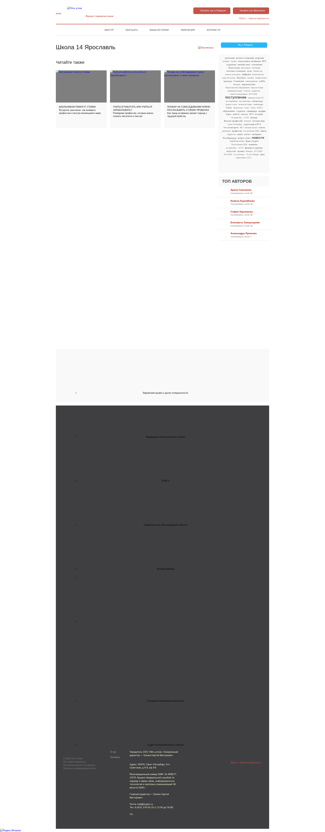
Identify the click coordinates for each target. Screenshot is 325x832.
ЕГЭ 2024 (228, 154)
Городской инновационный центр (165, 700)
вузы (249, 71)
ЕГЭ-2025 (253, 94)
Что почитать (239, 154)
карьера (244, 114)
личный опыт (243, 64)
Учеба (229, 107)
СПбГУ (260, 108)
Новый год (257, 71)
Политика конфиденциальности (79, 768)
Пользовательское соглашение (79, 765)
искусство (231, 151)
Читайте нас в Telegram (213, 10)
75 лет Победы (252, 154)
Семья (234, 61)
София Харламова (242, 211)
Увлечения (188, 30)
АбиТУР (109, 30)
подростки (231, 134)
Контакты (115, 757)
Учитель (247, 91)
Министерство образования (238, 88)
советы (261, 127)
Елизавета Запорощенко (245, 222)
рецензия (259, 58)
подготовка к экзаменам (249, 61)
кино (262, 154)
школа (263, 131)
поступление (235, 97)
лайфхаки (246, 74)
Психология (234, 67)
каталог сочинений (245, 58)
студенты (240, 111)
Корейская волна (237, 141)
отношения (257, 64)
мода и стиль (231, 104)
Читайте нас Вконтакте (252, 10)
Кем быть (132, 30)
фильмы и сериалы (254, 148)
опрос (229, 114)
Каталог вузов (251, 128)
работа (236, 114)
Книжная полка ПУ (256, 98)
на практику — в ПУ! (235, 148)
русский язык (245, 101)
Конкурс (249, 151)
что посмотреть (231, 127)
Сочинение (238, 81)
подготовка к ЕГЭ (252, 124)
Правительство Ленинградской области (165, 524)
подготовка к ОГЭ (243, 158)
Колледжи (256, 68)
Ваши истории (159, 30)
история (259, 114)
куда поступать (228, 78)
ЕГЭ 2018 (258, 151)
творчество (238, 108)
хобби (262, 81)
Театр (253, 108)
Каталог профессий (233, 121)
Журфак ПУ (214, 30)
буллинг (250, 78)
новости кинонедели (238, 94)
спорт (246, 108)
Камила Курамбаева (243, 200)
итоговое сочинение (236, 71)
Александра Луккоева (244, 233)
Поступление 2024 (239, 144)
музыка (240, 151)
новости (258, 137)
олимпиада (252, 111)
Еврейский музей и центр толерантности (165, 392)
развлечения (260, 78)
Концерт (236, 84)
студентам (231, 64)
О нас (113, 752)
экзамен (226, 61)
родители (256, 91)
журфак (262, 111)
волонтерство (258, 74)
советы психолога (232, 74)
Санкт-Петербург (235, 124)
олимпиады (258, 104)
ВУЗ (264, 61)
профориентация (235, 91)
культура (228, 81)
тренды (253, 117)
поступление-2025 (251, 131)
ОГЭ (251, 114)
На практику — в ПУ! (240, 118)
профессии (237, 131)
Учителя (247, 121)
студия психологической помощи (165, 744)
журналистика (248, 84)
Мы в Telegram (245, 45)
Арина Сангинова (241, 189)
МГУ (242, 128)
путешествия (258, 121)
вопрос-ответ (244, 138)
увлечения (230, 58)
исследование (232, 101)
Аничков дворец (165, 568)
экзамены (252, 144)
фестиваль (246, 68)
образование (229, 111)
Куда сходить (252, 141)
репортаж (226, 131)
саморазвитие (251, 81)
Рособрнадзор (229, 138)
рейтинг (247, 134)
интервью (256, 134)
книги (240, 134)
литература (257, 101)
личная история (245, 104)
